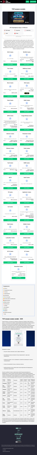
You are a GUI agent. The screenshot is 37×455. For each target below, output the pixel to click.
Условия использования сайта (8, 448)
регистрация (33, 1)
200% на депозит (14, 61)
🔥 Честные (5, 291)
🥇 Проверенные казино (7, 290)
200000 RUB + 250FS (21, 275)
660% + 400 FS (31, 76)
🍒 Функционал (6, 295)
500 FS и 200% (31, 259)
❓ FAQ (4, 314)
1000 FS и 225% (14, 92)
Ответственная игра (6, 451)
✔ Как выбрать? (6, 307)
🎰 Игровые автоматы (7, 312)
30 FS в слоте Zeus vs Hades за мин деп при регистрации (30, 216)
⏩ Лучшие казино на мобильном (9, 298)
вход (27, 1)
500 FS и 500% (31, 244)
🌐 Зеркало (5, 310)
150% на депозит (14, 108)
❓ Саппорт (5, 305)
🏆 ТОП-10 (5, 288)
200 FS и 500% (14, 216)
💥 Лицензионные (6, 293)
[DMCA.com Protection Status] (18, 442)
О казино (4, 449)
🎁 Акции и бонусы (6, 300)
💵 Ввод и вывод (6, 302)
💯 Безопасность (6, 303)
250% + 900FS (31, 90)
